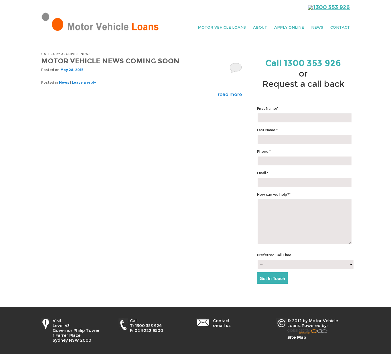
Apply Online (289, 27)
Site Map (296, 337)
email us (222, 325)
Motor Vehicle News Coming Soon (110, 61)
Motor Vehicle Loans (222, 27)
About (260, 27)
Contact (340, 27)
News (317, 27)
